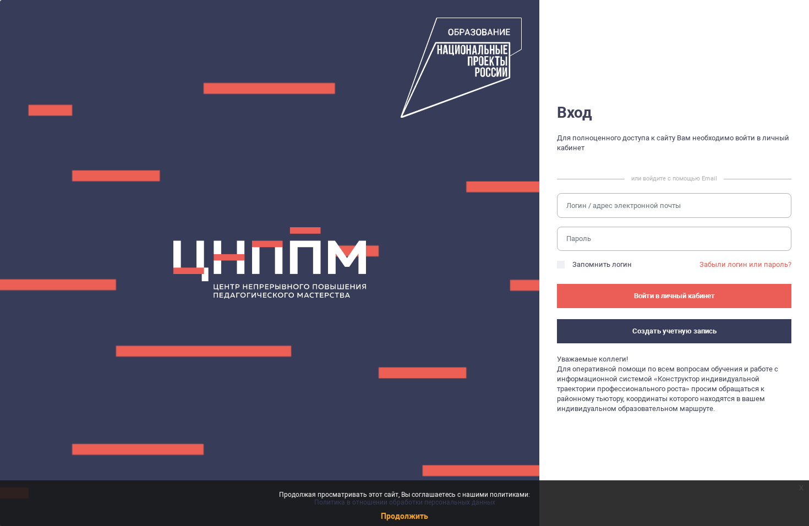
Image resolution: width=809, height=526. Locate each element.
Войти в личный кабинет (674, 296)
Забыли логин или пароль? (745, 264)
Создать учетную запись (674, 331)
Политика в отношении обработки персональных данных (404, 502)
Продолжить (404, 516)
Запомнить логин (602, 264)
